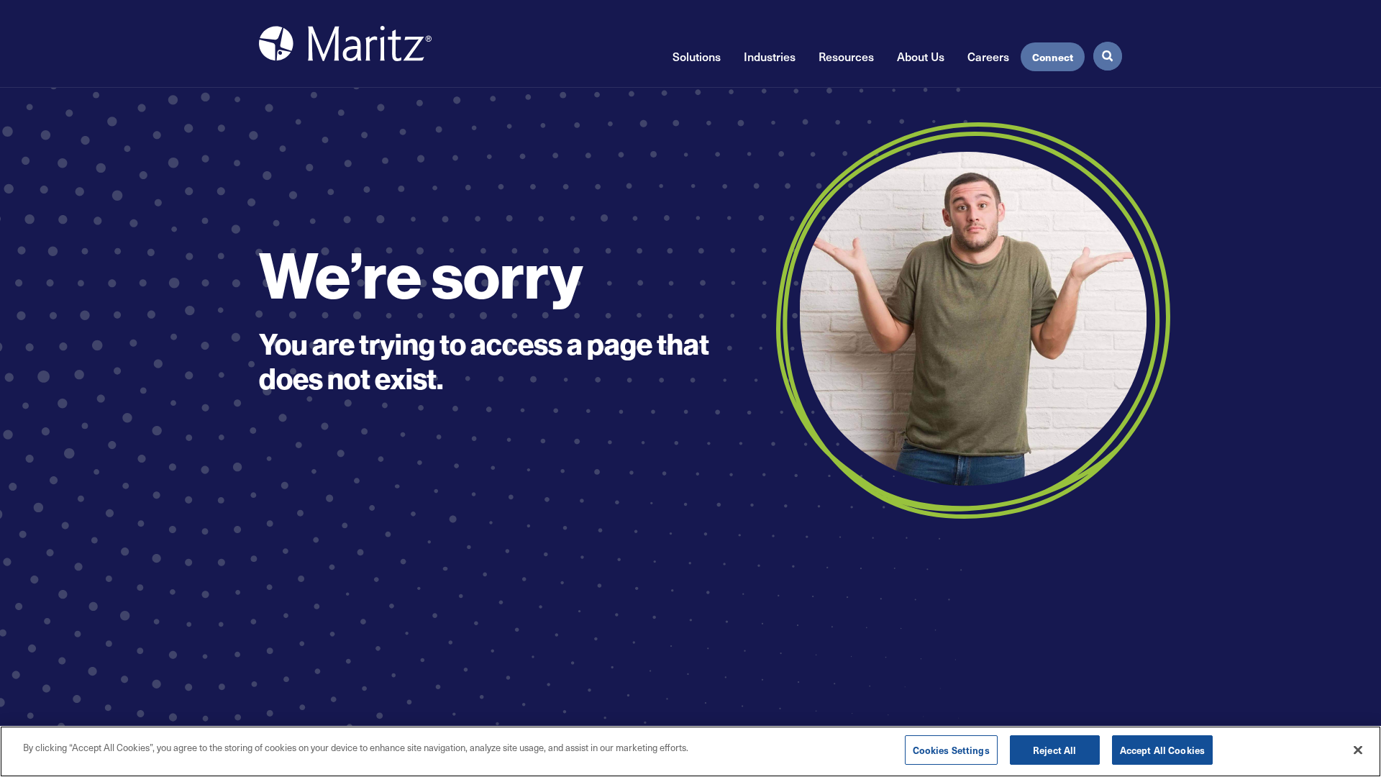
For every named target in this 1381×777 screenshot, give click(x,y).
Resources (846, 56)
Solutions (697, 56)
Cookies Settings (951, 750)
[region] (690, 751)
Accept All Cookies (1162, 750)
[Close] (1358, 749)
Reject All (1054, 750)
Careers (988, 56)
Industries (770, 56)
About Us (920, 56)
